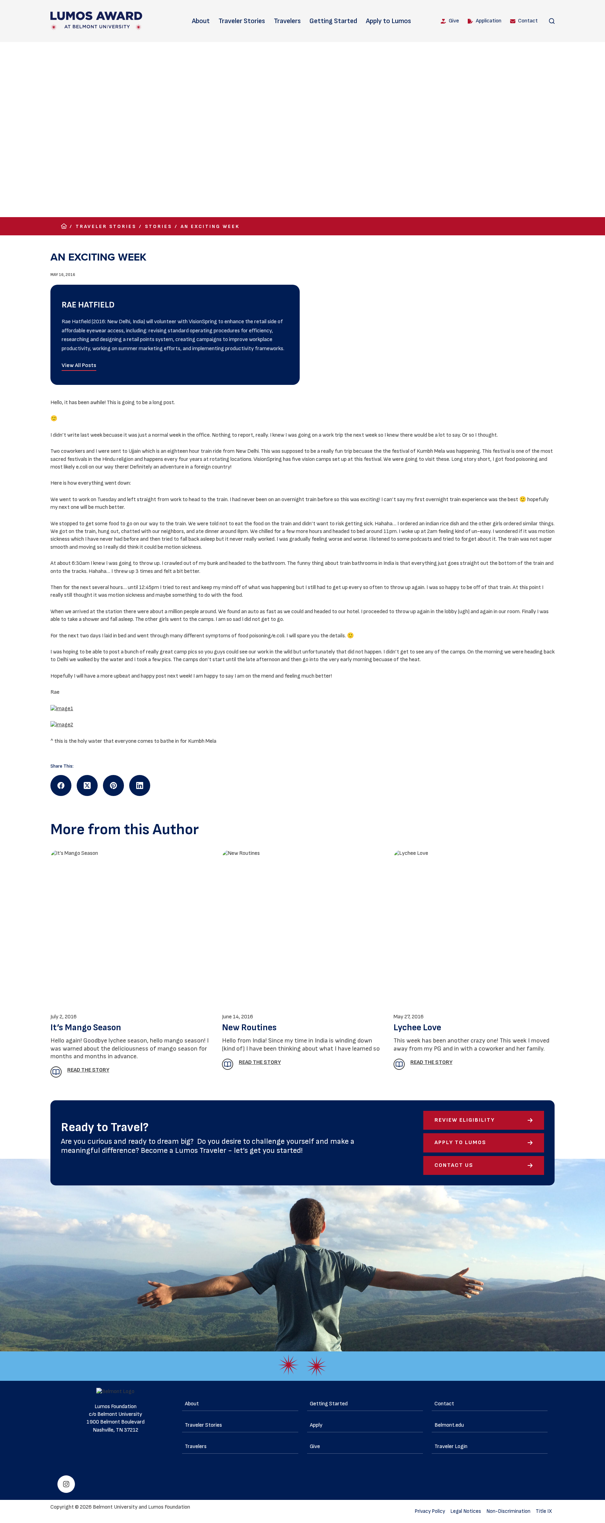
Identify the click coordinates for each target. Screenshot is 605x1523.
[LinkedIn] (139, 785)
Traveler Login (450, 1446)
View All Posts (79, 365)
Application (488, 21)
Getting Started (333, 21)
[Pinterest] (113, 785)
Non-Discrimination (508, 1511)
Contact (528, 21)
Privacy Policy (430, 1511)
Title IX (544, 1511)
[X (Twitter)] (87, 785)
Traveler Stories (241, 21)
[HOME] (64, 226)
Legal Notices (465, 1511)
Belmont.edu (449, 1425)
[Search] (552, 21)
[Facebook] (60, 785)
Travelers (287, 21)
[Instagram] (66, 1484)
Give (454, 21)
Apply (316, 1425)
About (201, 21)
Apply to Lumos (388, 21)
